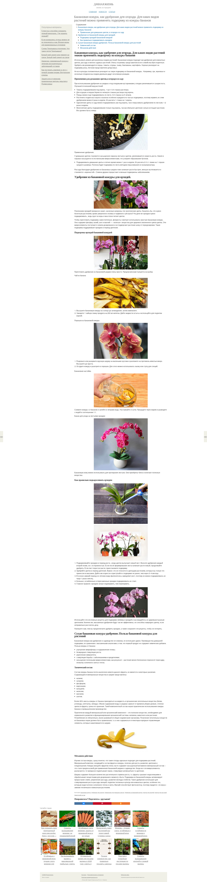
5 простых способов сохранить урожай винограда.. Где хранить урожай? (54, 33)
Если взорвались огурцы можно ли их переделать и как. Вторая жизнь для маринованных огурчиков (55, 42)
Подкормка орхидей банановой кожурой (96, 37)
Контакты (84, 875)
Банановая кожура (86, 792)
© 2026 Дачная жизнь (47, 875)
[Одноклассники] (120, 803)
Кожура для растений (161, 792)
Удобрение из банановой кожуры (134, 792)
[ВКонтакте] (83, 803)
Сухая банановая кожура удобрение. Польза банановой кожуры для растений (109, 42)
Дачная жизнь (103, 4)
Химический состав (88, 45)
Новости (103, 11)
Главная (93, 11)
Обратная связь (125, 875)
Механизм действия (88, 48)
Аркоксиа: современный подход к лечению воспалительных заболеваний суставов (55, 63)
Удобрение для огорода (97, 792)
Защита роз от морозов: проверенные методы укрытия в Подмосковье (54, 81)
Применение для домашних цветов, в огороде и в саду (102, 32)
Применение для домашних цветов (114, 792)
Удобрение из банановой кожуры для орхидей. (96, 35)
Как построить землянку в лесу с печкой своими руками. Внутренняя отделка (56, 72)
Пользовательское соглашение (95, 875)
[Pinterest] (102, 803)
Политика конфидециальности (89, 877)
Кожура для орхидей (148, 792)
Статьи (112, 11)
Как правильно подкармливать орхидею (96, 40)
